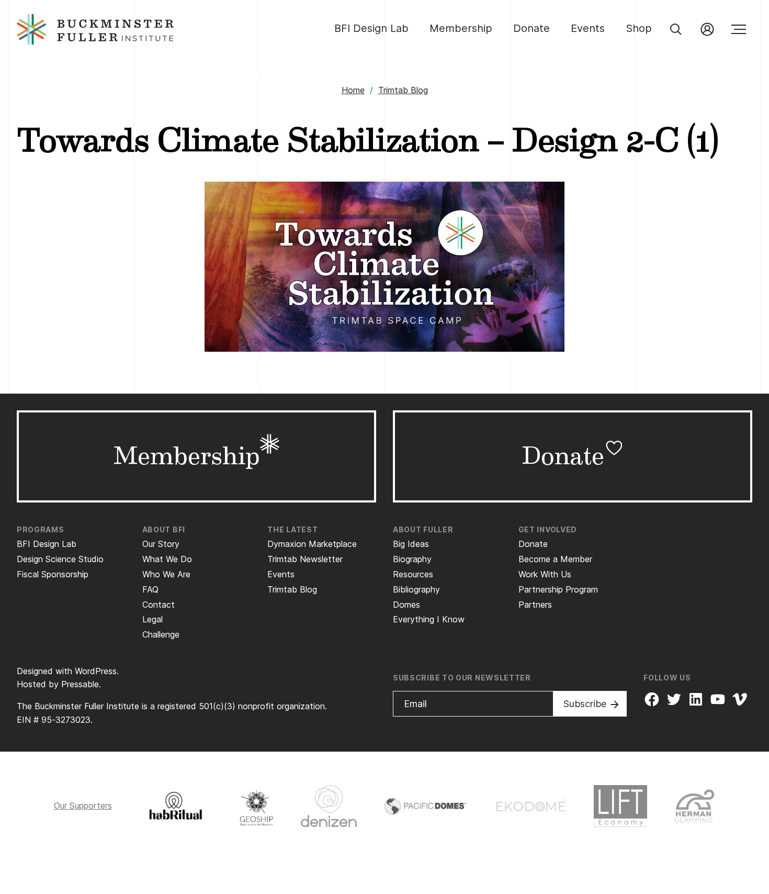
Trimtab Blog (403, 90)
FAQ (150, 589)
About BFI (163, 529)
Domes (406, 604)
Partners (535, 604)
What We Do (167, 559)
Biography (412, 559)
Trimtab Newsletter (305, 559)
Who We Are (166, 574)
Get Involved (547, 529)
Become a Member (555, 559)
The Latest (292, 529)
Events (588, 28)
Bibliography (416, 589)
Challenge (160, 634)
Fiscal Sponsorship (52, 574)
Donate (531, 28)
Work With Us (544, 574)
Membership (460, 28)
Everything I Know (429, 619)
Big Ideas (411, 544)
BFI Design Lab (371, 28)
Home (353, 90)
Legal (152, 619)
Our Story (160, 544)
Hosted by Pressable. (59, 684)
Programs (40, 529)
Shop (639, 28)
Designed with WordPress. (68, 671)
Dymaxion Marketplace (312, 544)
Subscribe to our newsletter (462, 677)
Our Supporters (83, 805)
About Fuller (423, 529)
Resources (413, 574)
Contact (158, 604)
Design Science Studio (60, 559)
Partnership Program (558, 589)
